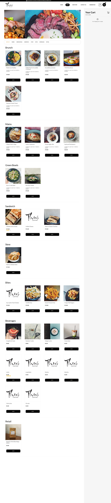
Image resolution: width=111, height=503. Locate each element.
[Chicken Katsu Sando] (13, 217)
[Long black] (33, 363)
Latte (7, 372)
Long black (28, 372)
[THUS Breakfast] (71, 58)
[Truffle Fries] (33, 293)
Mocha (47, 372)
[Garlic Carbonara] (33, 135)
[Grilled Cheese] (33, 217)
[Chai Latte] (13, 394)
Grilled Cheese (29, 226)
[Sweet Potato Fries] (52, 293)
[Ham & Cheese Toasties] (52, 217)
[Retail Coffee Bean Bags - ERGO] (13, 432)
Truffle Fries (29, 302)
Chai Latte (9, 403)
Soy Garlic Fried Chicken (12, 302)
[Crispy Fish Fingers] (71, 293)
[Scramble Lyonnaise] (52, 58)
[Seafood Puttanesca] (71, 135)
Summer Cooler (30, 341)
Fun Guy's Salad (30, 185)
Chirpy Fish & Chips (11, 144)
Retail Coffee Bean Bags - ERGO (13, 442)
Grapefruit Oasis (10, 341)
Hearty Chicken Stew (11, 264)
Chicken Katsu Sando (11, 226)
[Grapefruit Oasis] (13, 331)
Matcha (66, 372)
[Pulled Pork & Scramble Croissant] (33, 58)
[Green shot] (71, 331)
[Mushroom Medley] (13, 58)
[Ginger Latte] (52, 331)
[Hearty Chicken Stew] (13, 255)
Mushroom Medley (11, 67)
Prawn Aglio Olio (49, 144)
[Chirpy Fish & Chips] (13, 135)
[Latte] (13, 363)
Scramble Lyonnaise (50, 67)
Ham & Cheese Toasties (51, 226)
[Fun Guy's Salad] (33, 176)
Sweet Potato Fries (50, 302)
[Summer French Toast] (13, 94)
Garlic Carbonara (30, 144)
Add (13, 79)
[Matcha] (71, 363)
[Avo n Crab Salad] (13, 176)
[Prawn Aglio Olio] (52, 135)
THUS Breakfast (68, 67)
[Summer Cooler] (33, 331)
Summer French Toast (12, 103)
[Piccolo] (33, 394)
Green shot (67, 341)
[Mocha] (52, 363)
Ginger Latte (48, 341)
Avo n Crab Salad (10, 185)
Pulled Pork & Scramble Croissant (32, 68)
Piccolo (28, 403)
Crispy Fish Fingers (69, 302)
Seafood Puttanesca (69, 144)
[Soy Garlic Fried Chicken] (13, 293)
